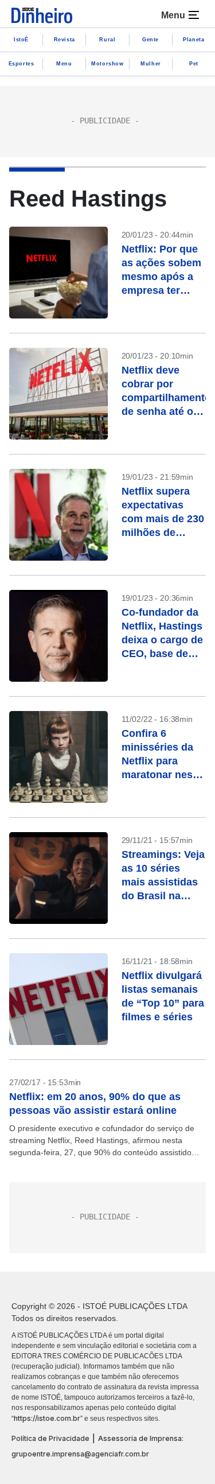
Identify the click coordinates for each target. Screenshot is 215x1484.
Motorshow (107, 64)
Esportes (21, 64)
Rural (107, 39)
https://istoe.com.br (47, 1418)
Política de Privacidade (50, 1438)
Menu (64, 64)
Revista (64, 39)
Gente (150, 39)
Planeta (193, 39)
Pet (193, 64)
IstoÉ (21, 39)
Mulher (150, 64)
